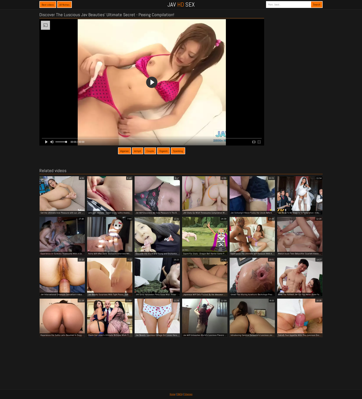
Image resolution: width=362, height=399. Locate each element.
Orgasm (163, 151)
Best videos (48, 4)
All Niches (64, 4)
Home (172, 394)
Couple (150, 151)
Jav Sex (181, 4)
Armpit (137, 151)
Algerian (124, 151)
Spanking (178, 151)
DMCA (180, 394)
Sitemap (188, 394)
